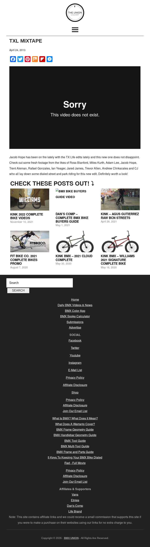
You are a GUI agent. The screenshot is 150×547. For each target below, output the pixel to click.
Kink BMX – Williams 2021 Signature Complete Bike (118, 260)
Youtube (75, 355)
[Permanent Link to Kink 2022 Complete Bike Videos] (29, 199)
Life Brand (75, 511)
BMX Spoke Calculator (75, 316)
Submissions (75, 322)
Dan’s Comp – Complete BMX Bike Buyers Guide (72, 218)
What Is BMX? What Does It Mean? (75, 418)
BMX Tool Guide (75, 441)
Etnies (75, 500)
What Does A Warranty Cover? (75, 424)
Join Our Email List (75, 411)
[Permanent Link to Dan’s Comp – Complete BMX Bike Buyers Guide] (75, 199)
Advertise (75, 327)
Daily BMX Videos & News (75, 305)
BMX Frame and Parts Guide (75, 452)
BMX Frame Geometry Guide (75, 429)
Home (75, 299)
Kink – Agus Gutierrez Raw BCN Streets (120, 216)
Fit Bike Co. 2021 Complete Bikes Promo (23, 260)
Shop (75, 392)
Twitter (75, 348)
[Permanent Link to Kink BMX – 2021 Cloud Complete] (75, 241)
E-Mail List (75, 370)
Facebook (75, 340)
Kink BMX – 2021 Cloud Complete (74, 258)
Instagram (75, 363)
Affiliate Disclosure (75, 385)
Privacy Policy (75, 377)
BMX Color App (75, 311)
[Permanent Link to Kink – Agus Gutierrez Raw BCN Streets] (120, 199)
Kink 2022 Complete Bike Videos (26, 216)
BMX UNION (75, 12)
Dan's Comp (75, 505)
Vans (75, 494)
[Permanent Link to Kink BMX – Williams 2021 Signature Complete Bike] (120, 241)
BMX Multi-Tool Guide (75, 446)
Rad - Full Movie (75, 463)
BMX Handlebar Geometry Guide (75, 435)
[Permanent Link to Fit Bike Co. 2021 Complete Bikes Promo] (29, 241)
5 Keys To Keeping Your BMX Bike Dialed (75, 457)
